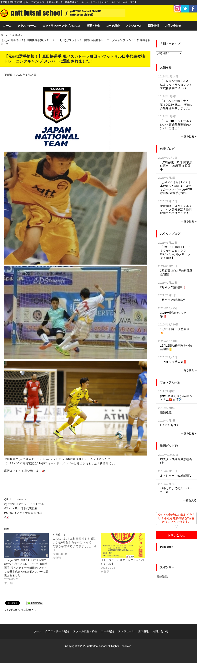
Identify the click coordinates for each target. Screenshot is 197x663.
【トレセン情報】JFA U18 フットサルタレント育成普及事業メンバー (176, 84)
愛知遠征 (166, 412)
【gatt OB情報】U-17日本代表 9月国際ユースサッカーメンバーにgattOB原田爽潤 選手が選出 (176, 188)
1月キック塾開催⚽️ (172, 299)
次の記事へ (27, 609)
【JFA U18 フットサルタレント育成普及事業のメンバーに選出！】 (176, 124)
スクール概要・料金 (85, 631)
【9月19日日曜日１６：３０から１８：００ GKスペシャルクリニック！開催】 (175, 252)
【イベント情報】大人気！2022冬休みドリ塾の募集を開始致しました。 (176, 104)
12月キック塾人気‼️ (173, 361)
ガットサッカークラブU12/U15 (61, 25)
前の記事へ (13, 609)
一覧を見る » (189, 136)
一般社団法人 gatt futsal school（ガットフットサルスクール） (62, 13)
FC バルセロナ (169, 425)
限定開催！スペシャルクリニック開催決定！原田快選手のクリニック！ (176, 209)
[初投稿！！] (77, 546)
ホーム (7, 25)
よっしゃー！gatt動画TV (175, 475)
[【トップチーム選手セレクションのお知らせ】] (123, 545)
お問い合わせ (173, 25)
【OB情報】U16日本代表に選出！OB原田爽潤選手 (176, 166)
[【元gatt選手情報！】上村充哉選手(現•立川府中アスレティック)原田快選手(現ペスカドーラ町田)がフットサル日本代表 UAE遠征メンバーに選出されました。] (26, 545)
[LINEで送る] (34, 602)
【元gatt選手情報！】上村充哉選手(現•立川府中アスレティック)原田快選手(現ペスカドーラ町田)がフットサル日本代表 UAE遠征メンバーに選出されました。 (26, 567)
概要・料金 (93, 25)
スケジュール (134, 25)
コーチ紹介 (113, 25)
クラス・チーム (27, 25)
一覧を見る (190, 500)
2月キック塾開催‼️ (172, 287)
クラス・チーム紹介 (57, 631)
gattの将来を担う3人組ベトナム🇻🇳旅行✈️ (176, 397)
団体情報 (153, 25)
